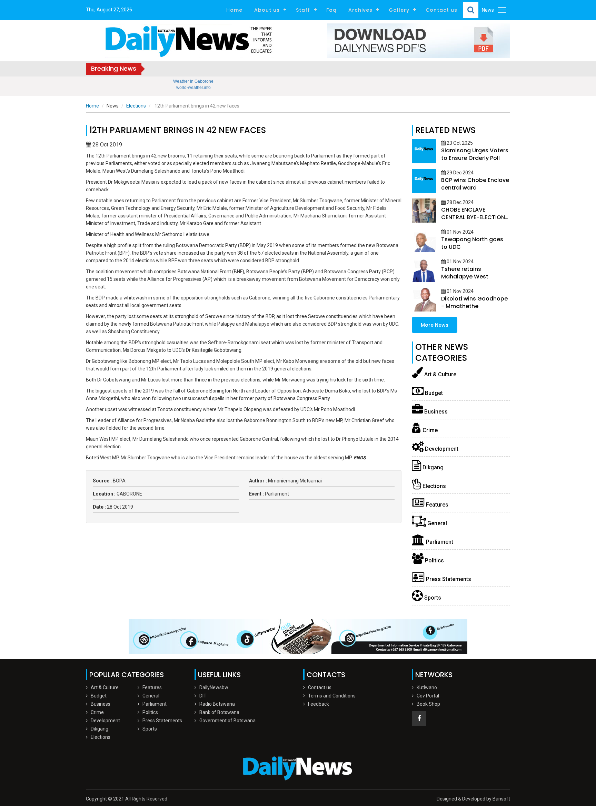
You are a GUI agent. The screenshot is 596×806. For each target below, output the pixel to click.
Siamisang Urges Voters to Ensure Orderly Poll (474, 154)
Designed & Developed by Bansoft (473, 799)
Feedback (318, 704)
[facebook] (419, 718)
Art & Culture (439, 374)
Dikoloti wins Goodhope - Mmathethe (474, 302)
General (436, 523)
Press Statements (448, 579)
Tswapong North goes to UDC (472, 243)
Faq (331, 10)
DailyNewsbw (213, 687)
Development (441, 449)
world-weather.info (193, 87)
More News (434, 325)
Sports (432, 597)
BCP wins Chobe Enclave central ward (475, 184)
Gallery (399, 10)
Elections (136, 106)
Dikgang (432, 467)
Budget (433, 393)
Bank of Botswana (219, 712)
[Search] (470, 10)
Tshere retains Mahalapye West (464, 272)
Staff (303, 10)
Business (435, 411)
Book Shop (428, 704)
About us (267, 10)
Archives (360, 10)
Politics (434, 560)
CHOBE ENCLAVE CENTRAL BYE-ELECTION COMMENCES (473, 217)
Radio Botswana (217, 704)
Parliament (439, 542)
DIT (203, 695)
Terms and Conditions (332, 695)
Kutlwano (427, 687)
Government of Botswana (227, 720)
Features (436, 504)
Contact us (441, 10)
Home (234, 10)
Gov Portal (428, 695)
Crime (429, 430)
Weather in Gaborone (193, 81)
